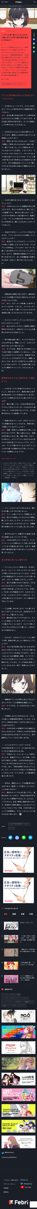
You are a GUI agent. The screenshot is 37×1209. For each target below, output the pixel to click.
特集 (6, 6)
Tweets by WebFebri (9, 1157)
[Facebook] (33, 44)
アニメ (22, 84)
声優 (19, 994)
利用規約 (6, 1188)
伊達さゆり (18, 1002)
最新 (6, 914)
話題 (4, 1005)
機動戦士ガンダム (29, 1002)
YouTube (28, 1187)
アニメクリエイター (23, 998)
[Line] (33, 49)
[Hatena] (33, 52)
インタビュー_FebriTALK (9, 998)
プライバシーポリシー (10, 1184)
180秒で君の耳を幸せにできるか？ (10, 84)
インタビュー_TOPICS (8, 994)
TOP (3, 6)
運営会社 (6, 1192)
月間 (22, 914)
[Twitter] (33, 40)
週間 (14, 914)
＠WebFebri (28, 1184)
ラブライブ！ (22, 1005)
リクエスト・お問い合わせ (11, 1180)
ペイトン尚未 (12, 1005)
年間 (31, 914)
